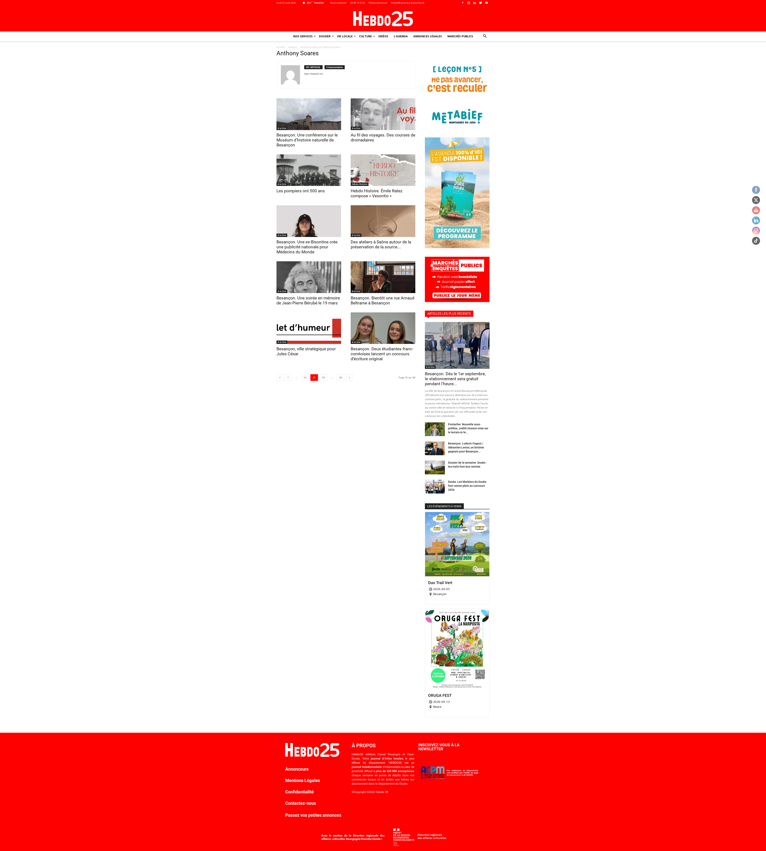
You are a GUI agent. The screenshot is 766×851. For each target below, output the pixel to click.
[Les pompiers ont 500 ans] (308, 170)
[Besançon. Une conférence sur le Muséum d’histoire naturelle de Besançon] (308, 114)
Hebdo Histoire (359, 184)
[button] (485, 37)
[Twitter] (481, 3)
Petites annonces (378, 2)
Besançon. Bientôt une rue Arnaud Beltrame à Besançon (382, 300)
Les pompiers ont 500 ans (300, 191)
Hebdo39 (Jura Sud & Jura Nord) (407, 2)
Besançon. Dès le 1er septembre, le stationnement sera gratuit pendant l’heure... (455, 378)
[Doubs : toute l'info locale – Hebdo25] (383, 18)
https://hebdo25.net (313, 74)
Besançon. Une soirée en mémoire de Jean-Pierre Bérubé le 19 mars (308, 300)
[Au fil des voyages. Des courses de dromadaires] (383, 114)
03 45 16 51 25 (357, 2)
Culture (365, 36)
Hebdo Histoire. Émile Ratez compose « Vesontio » (376, 193)
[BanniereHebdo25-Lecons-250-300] (457, 128)
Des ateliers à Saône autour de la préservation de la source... (381, 244)
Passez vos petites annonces (313, 815)
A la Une (282, 128)
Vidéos (383, 36)
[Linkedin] (475, 3)
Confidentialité (299, 791)
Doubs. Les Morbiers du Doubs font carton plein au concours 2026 (467, 485)
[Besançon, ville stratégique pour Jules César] (308, 328)
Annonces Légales (427, 36)
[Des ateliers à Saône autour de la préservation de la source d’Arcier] (383, 221)
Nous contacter (338, 2)
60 (340, 377)
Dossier (325, 36)
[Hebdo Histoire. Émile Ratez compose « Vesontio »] (383, 170)
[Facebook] (463, 3)
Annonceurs (297, 769)
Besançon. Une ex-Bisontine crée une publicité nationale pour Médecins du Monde (307, 247)
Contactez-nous (300, 803)
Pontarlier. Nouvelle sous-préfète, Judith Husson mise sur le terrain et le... (468, 428)
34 (305, 377)
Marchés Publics (460, 36)
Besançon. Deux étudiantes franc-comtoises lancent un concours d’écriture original (382, 354)
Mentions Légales (302, 780)
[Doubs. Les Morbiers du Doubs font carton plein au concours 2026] (435, 487)
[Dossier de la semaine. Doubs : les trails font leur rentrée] (435, 467)
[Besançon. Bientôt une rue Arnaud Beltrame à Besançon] (383, 277)
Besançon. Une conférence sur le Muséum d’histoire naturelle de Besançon (307, 140)
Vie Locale (345, 36)
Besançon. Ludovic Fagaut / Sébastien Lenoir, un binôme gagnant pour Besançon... (466, 447)
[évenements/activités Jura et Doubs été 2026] (457, 247)
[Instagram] (469, 3)
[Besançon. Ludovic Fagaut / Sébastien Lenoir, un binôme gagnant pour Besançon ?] (435, 448)
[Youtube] (487, 3)
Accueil (280, 47)
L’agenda (401, 36)
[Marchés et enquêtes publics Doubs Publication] (457, 301)
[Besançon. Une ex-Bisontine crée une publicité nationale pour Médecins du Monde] (308, 221)
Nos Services (303, 36)
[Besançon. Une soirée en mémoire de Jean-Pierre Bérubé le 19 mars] (308, 277)
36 (323, 377)
